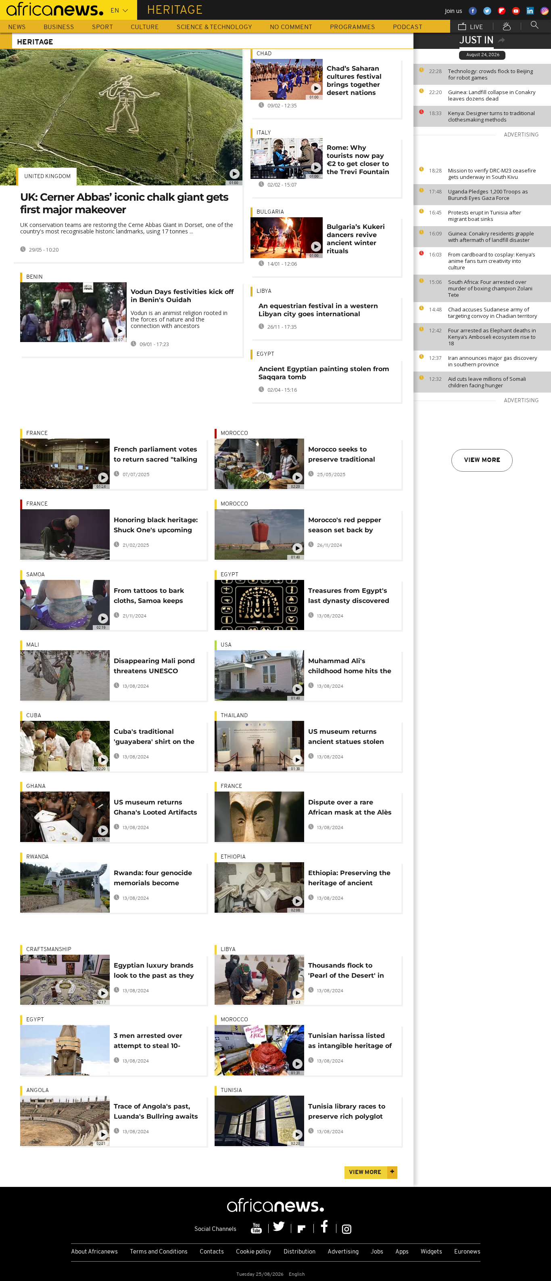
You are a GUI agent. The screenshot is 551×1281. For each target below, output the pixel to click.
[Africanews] (51, 8)
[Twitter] (280, 1228)
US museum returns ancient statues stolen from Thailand (346, 738)
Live (475, 27)
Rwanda (37, 857)
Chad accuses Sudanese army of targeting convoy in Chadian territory (492, 312)
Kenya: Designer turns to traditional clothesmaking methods (491, 116)
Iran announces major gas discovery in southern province (492, 361)
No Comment (291, 27)
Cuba (33, 716)
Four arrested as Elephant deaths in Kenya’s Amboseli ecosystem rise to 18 (492, 336)
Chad (264, 54)
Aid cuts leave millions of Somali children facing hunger (487, 382)
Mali (32, 645)
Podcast (407, 27)
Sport (102, 27)
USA (226, 645)
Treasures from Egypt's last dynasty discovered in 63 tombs (348, 597)
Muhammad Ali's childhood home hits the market (349, 667)
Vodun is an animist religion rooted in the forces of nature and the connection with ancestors (179, 319)
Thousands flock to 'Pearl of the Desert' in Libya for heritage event (349, 972)
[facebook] (325, 1228)
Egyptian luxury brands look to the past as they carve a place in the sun (154, 972)
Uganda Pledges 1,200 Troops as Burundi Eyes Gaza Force (488, 194)
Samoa (35, 575)
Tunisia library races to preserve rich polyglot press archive (346, 1112)
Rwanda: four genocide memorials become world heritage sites (153, 879)
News (17, 27)
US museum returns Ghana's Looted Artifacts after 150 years (155, 808)
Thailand (234, 716)
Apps (402, 1252)
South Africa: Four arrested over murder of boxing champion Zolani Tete (490, 288)
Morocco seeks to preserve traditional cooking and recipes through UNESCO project (350, 455)
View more (482, 460)
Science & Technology (214, 27)
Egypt (265, 354)
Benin (34, 277)
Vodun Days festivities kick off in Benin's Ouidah (182, 296)
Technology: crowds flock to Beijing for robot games (490, 74)
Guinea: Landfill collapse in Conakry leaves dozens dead (492, 95)
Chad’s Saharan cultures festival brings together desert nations (354, 81)
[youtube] (257, 1228)
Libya (264, 291)
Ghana (36, 786)
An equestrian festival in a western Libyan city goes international (318, 310)
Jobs (377, 1252)
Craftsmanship (48, 950)
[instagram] (346, 1228)
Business (59, 27)
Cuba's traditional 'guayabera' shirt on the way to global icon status (154, 738)
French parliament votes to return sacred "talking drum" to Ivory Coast (155, 455)
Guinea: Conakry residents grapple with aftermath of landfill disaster (491, 236)
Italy (264, 133)
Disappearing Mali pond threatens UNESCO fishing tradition (154, 667)
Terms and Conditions (159, 1252)
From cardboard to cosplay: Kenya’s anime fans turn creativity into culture (491, 261)
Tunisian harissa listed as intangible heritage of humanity (350, 1042)
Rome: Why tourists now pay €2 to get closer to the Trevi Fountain (358, 160)
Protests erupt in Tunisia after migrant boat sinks (484, 215)
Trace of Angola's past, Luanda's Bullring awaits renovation (156, 1112)
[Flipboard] (302, 1228)
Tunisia (231, 1091)
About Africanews (94, 1252)
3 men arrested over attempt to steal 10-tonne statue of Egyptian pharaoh (156, 1042)
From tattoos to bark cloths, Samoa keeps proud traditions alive (150, 597)
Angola (37, 1091)
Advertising (343, 1252)
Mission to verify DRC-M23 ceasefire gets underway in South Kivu (492, 173)
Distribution (299, 1252)
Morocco (234, 433)
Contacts (212, 1252)
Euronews (467, 1252)
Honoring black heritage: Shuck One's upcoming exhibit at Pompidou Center (156, 526)
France (37, 433)
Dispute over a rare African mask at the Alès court (350, 808)
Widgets (431, 1252)
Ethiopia (233, 857)
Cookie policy (253, 1252)
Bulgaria (270, 212)
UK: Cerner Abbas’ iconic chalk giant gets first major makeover (124, 203)
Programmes (352, 27)
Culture (145, 27)
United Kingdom (47, 177)
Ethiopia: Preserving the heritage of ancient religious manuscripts (349, 879)
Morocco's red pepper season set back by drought (344, 526)
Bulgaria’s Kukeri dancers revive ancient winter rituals (356, 239)
